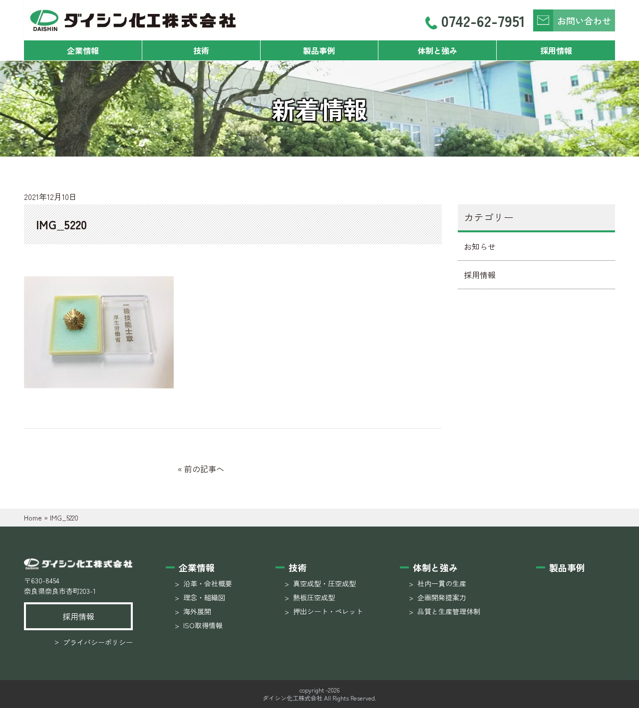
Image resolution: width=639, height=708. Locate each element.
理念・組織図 (204, 597)
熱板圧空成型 (314, 597)
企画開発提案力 (441, 597)
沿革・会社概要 (207, 583)
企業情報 (83, 50)
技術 (201, 50)
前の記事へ (204, 469)
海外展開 (197, 611)
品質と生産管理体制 (448, 611)
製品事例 (319, 50)
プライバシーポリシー (93, 641)
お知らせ (480, 246)
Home (33, 518)
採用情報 (556, 50)
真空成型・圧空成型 (324, 583)
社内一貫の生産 (441, 583)
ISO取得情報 (203, 625)
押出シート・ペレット (328, 611)
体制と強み (437, 50)
